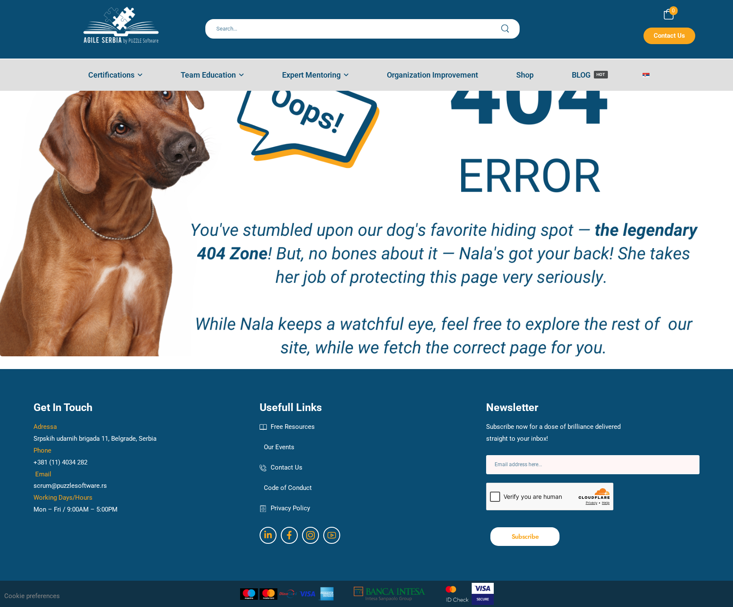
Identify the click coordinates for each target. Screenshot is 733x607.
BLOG (588, 74)
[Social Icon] (268, 535)
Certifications (111, 74)
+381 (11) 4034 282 (60, 462)
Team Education (208, 74)
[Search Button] (510, 29)
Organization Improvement (432, 74)
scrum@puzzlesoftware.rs (70, 486)
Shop (525, 74)
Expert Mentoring (311, 74)
